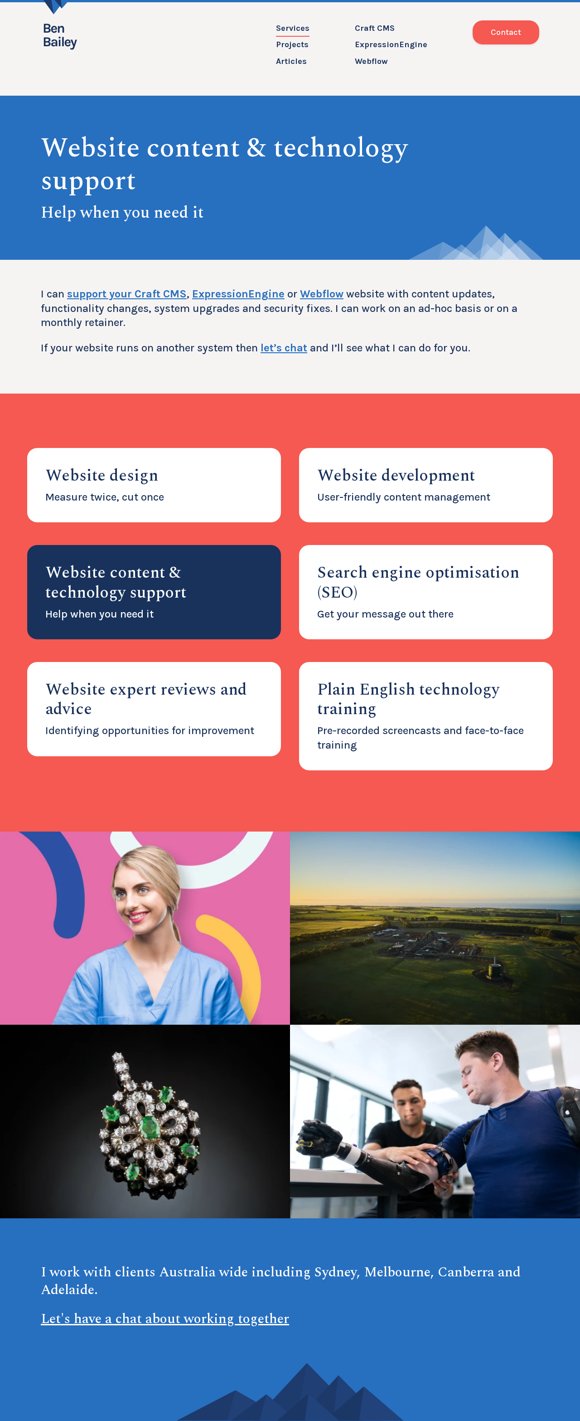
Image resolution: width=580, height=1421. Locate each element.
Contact (506, 32)
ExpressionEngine (391, 44)
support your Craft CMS (127, 293)
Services (292, 28)
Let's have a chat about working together (165, 1319)
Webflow (371, 61)
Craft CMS (375, 28)
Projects (292, 44)
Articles (291, 61)
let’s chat (284, 347)
